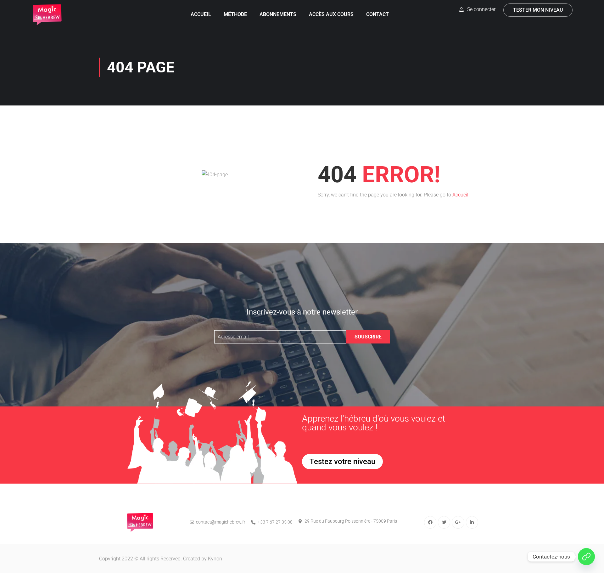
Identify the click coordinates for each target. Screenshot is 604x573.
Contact (377, 14)
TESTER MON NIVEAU (538, 10)
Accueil (201, 14)
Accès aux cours (331, 14)
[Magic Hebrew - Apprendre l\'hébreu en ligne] (47, 14)
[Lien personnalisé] (586, 556)
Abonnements (278, 14)
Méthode (235, 14)
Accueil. (461, 195)
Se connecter (481, 9)
